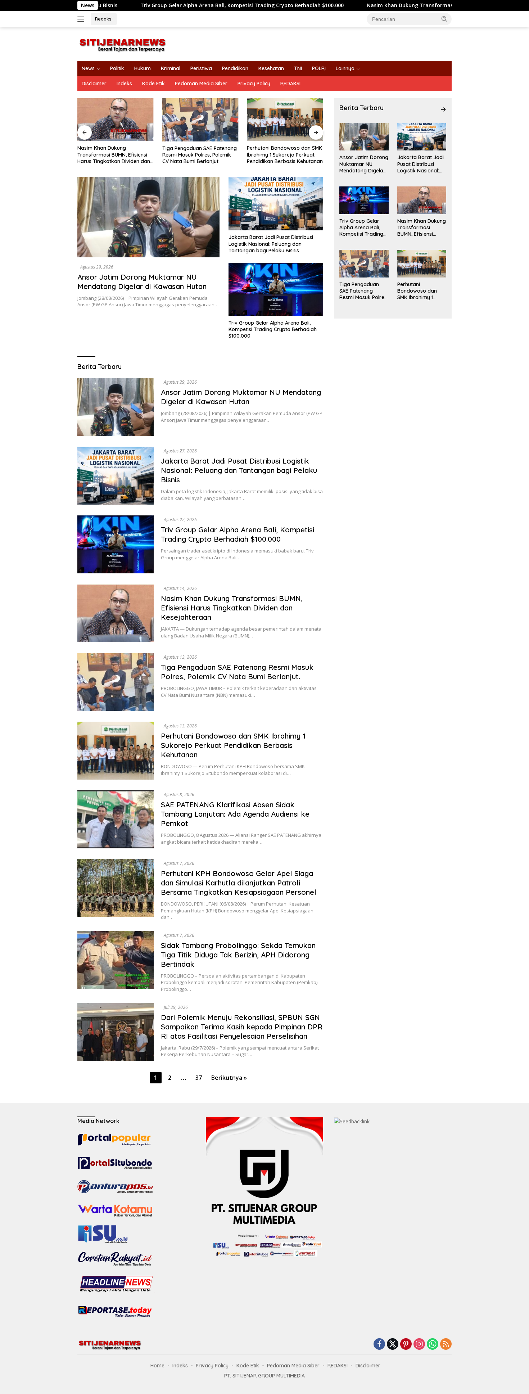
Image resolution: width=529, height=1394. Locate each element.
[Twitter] (392, 1344)
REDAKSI (290, 83)
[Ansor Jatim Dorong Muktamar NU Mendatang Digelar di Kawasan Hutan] (148, 217)
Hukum (142, 68)
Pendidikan (235, 68)
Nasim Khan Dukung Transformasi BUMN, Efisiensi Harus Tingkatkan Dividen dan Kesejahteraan (113, 154)
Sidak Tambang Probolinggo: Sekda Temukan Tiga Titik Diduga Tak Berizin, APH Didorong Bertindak (238, 955)
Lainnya (345, 68)
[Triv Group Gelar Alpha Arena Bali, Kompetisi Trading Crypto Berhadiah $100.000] (276, 289)
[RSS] (446, 1344)
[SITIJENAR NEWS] (122, 43)
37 (198, 1078)
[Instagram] (419, 1344)
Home (157, 1365)
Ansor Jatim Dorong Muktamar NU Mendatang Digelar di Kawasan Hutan (142, 281)
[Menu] (82, 19)
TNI (298, 68)
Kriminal (170, 68)
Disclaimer (94, 83)
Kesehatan (271, 68)
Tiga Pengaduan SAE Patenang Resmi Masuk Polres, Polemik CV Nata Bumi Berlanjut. (199, 154)
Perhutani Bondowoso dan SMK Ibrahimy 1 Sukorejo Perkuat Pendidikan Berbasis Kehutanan (285, 154)
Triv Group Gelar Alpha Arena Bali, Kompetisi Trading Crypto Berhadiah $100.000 (182, 5)
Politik (117, 68)
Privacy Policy (254, 83)
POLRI (319, 68)
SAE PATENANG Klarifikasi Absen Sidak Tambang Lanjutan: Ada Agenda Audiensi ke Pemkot (235, 814)
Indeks (124, 83)
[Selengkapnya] (443, 109)
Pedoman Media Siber (201, 83)
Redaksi (104, 19)
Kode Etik (153, 83)
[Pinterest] (406, 1344)
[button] (444, 18)
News (88, 68)
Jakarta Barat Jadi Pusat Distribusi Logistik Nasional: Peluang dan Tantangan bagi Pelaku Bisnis (271, 243)
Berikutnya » (229, 1078)
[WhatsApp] (432, 1344)
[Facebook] (379, 1344)
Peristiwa (201, 68)
